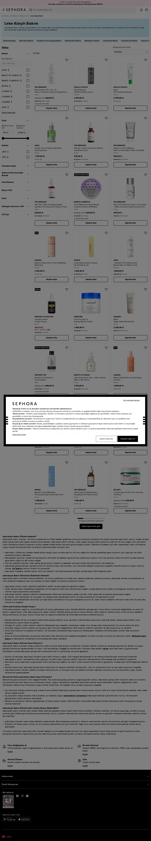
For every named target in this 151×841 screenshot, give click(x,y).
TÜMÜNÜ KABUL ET (127, 439)
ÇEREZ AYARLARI (106, 439)
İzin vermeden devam (131, 400)
